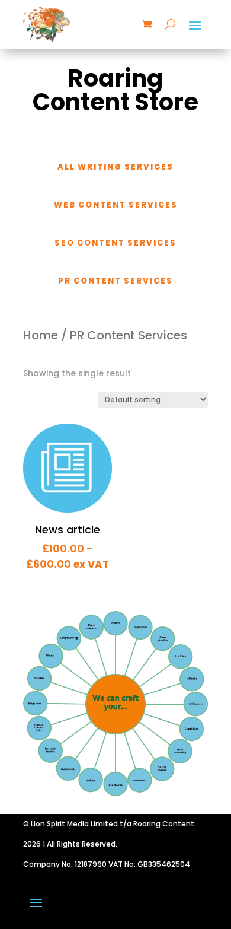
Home (40, 335)
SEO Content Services (115, 243)
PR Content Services (115, 281)
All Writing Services (115, 167)
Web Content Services (116, 205)
